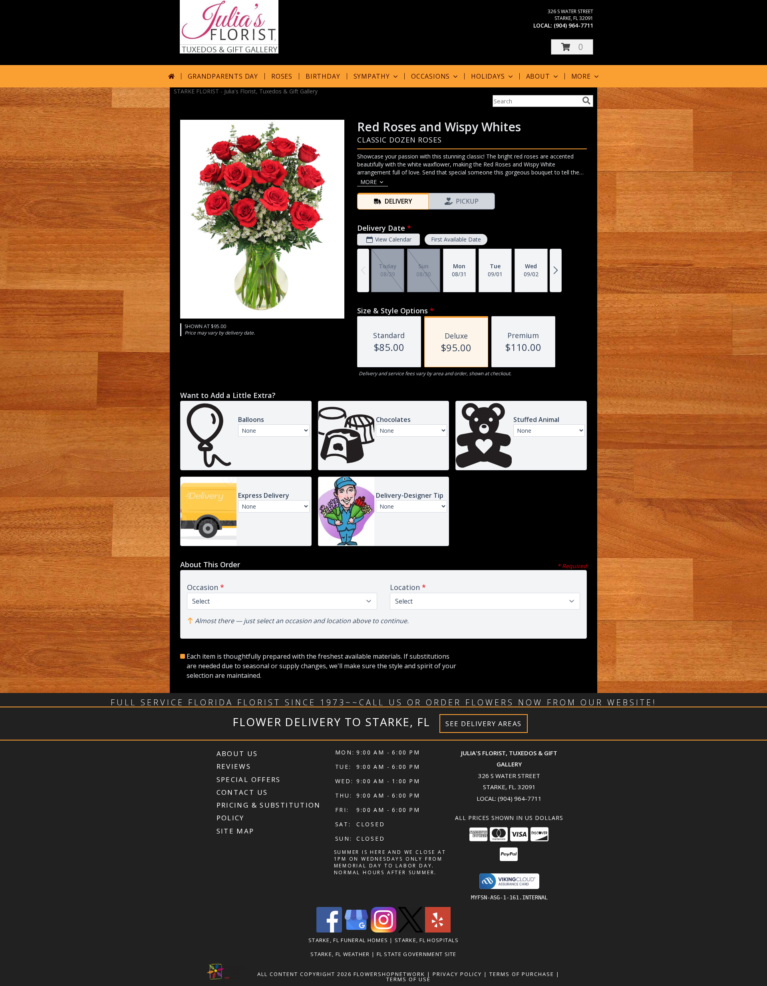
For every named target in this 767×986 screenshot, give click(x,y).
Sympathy (372, 76)
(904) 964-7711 (573, 25)
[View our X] (410, 930)
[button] (572, 47)
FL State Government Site (417, 954)
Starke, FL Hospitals (427, 940)
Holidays (488, 76)
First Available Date (456, 239)
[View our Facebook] (329, 930)
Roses (281, 76)
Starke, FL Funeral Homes (348, 940)
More (581, 76)
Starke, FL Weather (340, 954)
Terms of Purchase (521, 974)
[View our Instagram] (383, 930)
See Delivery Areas (483, 723)
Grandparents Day (223, 76)
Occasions (430, 76)
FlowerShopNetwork (389, 974)
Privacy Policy (457, 974)
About (538, 76)
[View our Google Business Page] (356, 930)
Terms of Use (408, 979)
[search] (586, 100)
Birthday (323, 76)
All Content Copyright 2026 (304, 974)
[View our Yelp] (438, 930)
